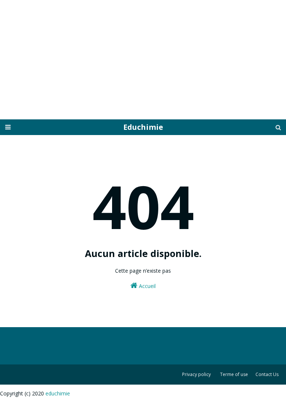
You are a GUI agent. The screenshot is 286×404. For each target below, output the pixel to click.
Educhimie (143, 127)
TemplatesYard (19, 403)
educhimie (57, 393)
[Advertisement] (143, 59)
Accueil (146, 285)
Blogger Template (44, 403)
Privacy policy (196, 374)
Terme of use (234, 374)
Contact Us (267, 374)
